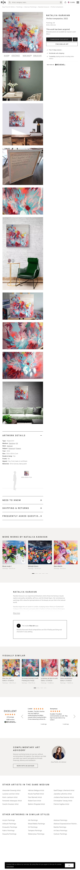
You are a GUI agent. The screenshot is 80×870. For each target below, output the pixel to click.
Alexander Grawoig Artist (11, 790)
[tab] (22, 435)
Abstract (10, 446)
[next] (75, 553)
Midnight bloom (33, 566)
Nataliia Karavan (43, 7)
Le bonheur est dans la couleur (50, 678)
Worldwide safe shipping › (57, 53)
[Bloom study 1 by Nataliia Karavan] (14, 552)
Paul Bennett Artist (35, 797)
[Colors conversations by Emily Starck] (69, 668)
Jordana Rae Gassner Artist (64, 797)
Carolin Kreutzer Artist (10, 804)
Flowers (18, 448)
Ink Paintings (33, 820)
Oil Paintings (33, 827)
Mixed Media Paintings (36, 824)
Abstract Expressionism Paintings (66, 824)
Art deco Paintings (60, 830)
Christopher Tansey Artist (63, 801)
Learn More (10, 866)
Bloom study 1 (7, 566)
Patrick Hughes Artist (61, 804)
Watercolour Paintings (36, 834)
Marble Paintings (60, 827)
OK (69, 865)
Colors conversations (66, 678)
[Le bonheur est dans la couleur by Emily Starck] (49, 668)
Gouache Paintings (9, 834)
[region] (48, 716)
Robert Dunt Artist (34, 801)
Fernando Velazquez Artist (12, 801)
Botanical (12, 448)
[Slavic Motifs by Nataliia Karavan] (66, 552)
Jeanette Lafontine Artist (63, 794)
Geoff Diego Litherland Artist (64, 790)
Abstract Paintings (30, 7)
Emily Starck (8, 680)
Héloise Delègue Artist (36, 790)
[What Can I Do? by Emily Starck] (11, 668)
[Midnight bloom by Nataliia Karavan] (40, 552)
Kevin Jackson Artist (9, 797)
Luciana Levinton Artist (10, 794)
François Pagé (28, 680)
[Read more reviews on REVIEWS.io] (10, 722)
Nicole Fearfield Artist (36, 794)
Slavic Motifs (58, 566)
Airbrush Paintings (9, 824)
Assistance (16, 55)
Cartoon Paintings (60, 834)
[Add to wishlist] (75, 39)
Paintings (19, 7)
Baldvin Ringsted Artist (36, 804)
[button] (78, 2)
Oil (17, 443)
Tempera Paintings (35, 830)
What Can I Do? (6, 678)
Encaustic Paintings (9, 827)
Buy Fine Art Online (8, 7)
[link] (61, 2)
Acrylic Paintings (8, 820)
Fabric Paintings (8, 830)
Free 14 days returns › (55, 50)
